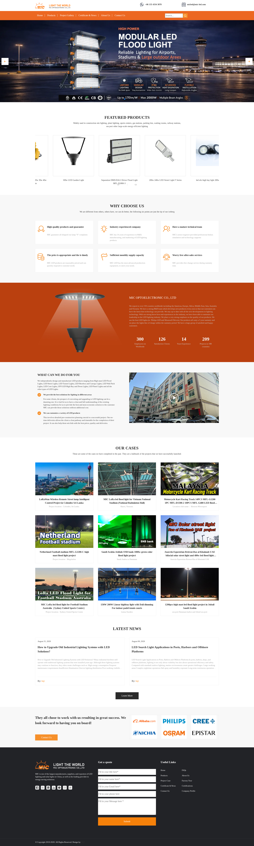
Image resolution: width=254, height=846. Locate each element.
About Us (105, 15)
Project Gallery (67, 15)
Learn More (127, 695)
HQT (83, 842)
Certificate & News (87, 15)
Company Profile (188, 791)
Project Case (166, 781)
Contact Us (120, 15)
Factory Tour (187, 781)
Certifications (187, 786)
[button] (5, 61)
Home (40, 15)
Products (51, 15)
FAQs (184, 770)
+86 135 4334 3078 (153, 4)
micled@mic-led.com (196, 4)
